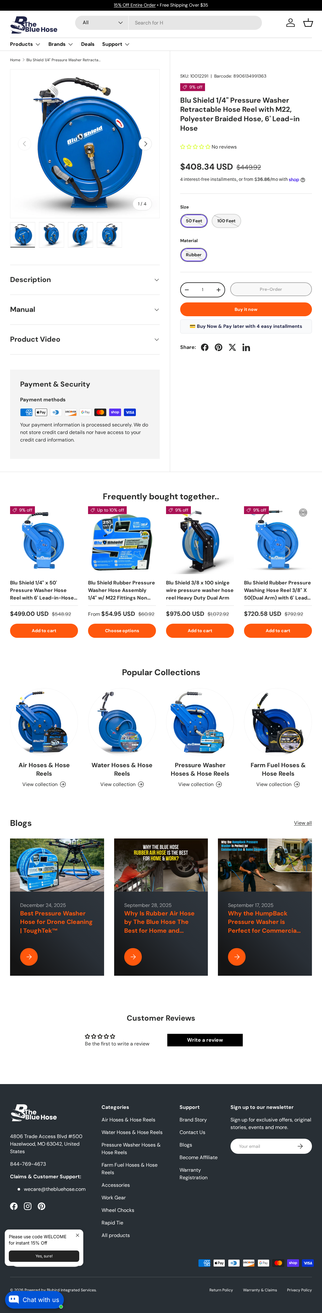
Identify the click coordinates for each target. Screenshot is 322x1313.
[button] (308, 23)
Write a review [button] (205, 1040)
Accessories (116, 1185)
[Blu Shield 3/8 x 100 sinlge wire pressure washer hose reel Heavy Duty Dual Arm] (200, 540)
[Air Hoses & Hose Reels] (44, 722)
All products (116, 1235)
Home (15, 60)
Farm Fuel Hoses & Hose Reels (278, 769)
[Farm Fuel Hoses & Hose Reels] (278, 722)
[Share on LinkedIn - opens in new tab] (246, 347)
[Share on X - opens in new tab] (232, 347)
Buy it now (246, 309)
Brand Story (193, 1119)
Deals (88, 44)
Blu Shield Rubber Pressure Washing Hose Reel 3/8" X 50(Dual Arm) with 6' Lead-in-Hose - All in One (277, 594)
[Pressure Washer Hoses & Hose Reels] (200, 722)
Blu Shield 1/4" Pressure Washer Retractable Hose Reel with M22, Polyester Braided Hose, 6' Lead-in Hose (64, 60)
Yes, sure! (44, 1256)
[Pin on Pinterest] (218, 347)
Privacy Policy (299, 1290)
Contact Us (192, 1132)
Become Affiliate (199, 1157)
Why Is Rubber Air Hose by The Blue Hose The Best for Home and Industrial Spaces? (159, 926)
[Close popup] (77, 1235)
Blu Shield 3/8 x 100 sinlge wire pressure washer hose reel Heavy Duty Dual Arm (200, 590)
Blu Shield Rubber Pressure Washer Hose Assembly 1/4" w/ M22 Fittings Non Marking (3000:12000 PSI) (121, 594)
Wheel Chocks (118, 1210)
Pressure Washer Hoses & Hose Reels (200, 769)
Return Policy (221, 1290)
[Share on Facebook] (205, 347)
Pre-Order (271, 289)
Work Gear (114, 1197)
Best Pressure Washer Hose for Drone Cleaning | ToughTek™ (56, 922)
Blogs (186, 1145)
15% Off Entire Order (135, 5)
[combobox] (168, 23)
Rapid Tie (112, 1222)
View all (303, 823)
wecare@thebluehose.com (55, 1189)
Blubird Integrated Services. (72, 1290)
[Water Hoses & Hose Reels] (122, 722)
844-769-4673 (28, 1164)
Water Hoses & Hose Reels (122, 769)
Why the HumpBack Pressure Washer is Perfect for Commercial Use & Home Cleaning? (263, 926)
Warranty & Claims (260, 1290)
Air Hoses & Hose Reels (44, 769)
